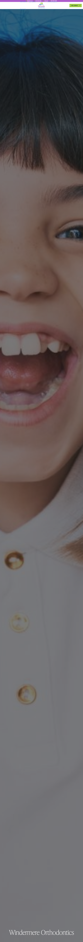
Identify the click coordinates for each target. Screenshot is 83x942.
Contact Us (23, 9)
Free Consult (74, 5)
